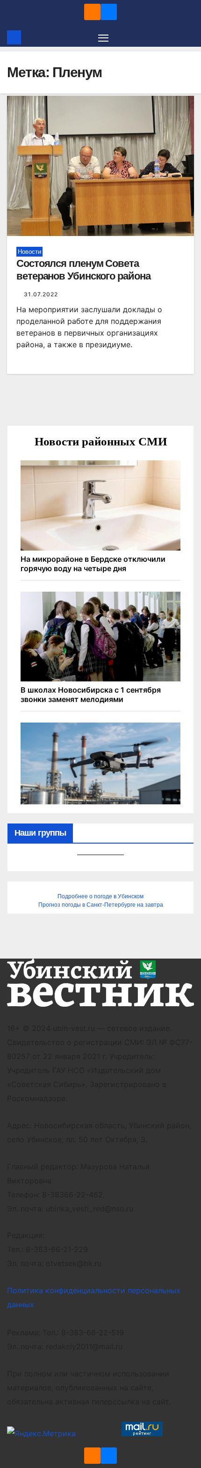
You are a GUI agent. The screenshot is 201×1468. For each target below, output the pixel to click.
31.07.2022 (41, 294)
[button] (188, 37)
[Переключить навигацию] (103, 37)
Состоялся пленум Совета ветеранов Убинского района (83, 269)
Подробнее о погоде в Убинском (100, 896)
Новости (29, 251)
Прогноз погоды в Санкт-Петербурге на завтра (100, 905)
